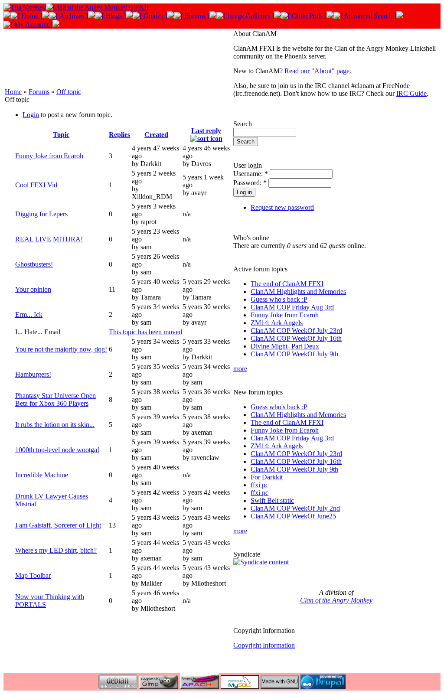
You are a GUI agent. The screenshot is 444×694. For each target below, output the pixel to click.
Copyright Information (264, 645)
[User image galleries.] (245, 16)
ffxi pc (259, 485)
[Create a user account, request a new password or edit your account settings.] (27, 24)
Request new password (282, 207)
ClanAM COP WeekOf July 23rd (296, 330)
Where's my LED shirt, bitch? (56, 550)
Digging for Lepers (41, 214)
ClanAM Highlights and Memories (298, 291)
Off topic (68, 91)
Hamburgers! (33, 374)
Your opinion (33, 289)
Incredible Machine (41, 475)
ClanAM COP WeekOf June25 (293, 516)
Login (31, 114)
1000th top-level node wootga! (57, 449)
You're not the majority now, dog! (61, 349)
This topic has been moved (145, 332)
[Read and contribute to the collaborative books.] (150, 16)
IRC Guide (411, 93)
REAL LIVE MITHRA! (49, 239)
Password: (250, 182)
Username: (250, 173)
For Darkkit (267, 477)
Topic (61, 134)
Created (156, 134)
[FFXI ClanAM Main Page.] (26, 16)
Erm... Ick (28, 314)
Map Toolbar (33, 575)
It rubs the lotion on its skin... (55, 424)
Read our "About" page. (317, 71)
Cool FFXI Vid (36, 185)
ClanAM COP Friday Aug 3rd (292, 307)
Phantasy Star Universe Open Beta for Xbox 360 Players (55, 399)
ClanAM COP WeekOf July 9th (294, 354)
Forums (39, 91)
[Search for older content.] (364, 16)
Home (13, 91)
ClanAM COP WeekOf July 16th (296, 338)
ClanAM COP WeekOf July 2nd (295, 508)
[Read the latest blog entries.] (110, 16)
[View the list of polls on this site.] (303, 16)
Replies (119, 134)
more (240, 368)
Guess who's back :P (279, 299)
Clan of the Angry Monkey (336, 600)
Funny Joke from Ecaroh (49, 156)
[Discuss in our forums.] (191, 16)
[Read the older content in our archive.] (68, 16)
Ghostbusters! (34, 264)
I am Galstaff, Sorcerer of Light (58, 525)
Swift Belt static (272, 500)
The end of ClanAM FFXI (287, 283)
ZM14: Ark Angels (277, 322)
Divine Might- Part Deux (285, 346)
